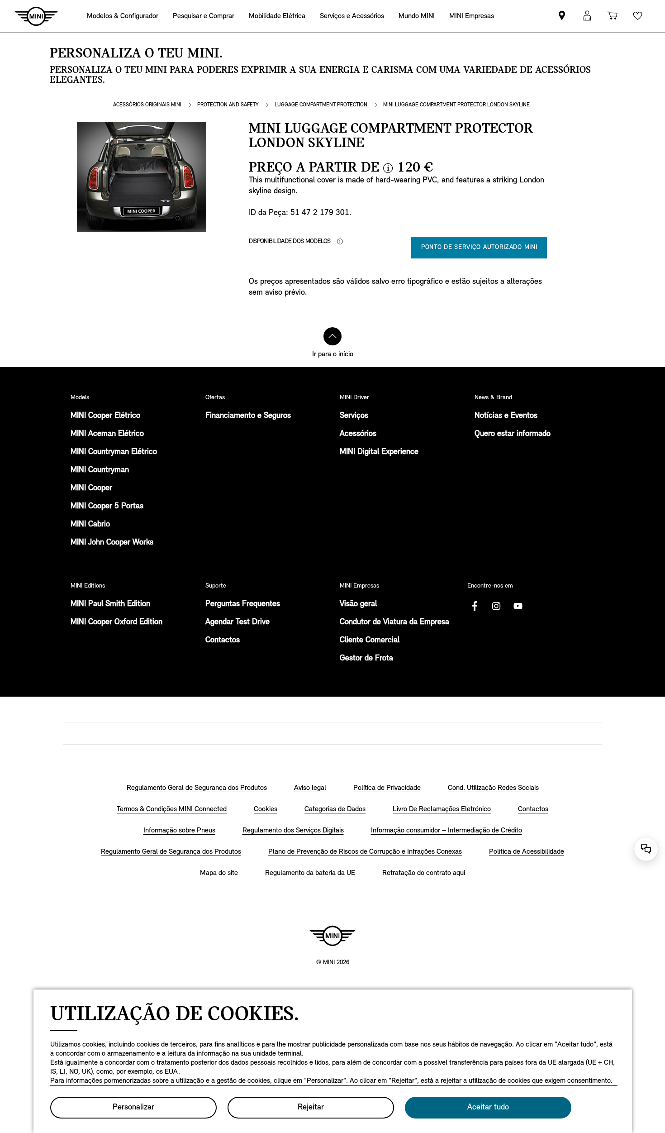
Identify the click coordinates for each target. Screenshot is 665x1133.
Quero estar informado (513, 434)
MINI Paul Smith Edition (110, 604)
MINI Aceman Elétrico (107, 434)
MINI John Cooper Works (112, 543)
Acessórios (358, 434)
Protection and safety (228, 105)
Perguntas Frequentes (242, 604)
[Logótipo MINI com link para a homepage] (332, 936)
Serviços (354, 416)
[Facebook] (474, 606)
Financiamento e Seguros (248, 416)
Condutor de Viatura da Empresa (394, 622)
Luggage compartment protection (321, 105)
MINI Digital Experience (379, 452)
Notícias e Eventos (506, 416)
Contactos (222, 640)
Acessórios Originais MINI (147, 105)
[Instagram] (496, 606)
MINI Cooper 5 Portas (107, 506)
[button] (587, 16)
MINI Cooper (91, 488)
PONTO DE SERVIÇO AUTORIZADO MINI (479, 247)
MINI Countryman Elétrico (114, 452)
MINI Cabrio (90, 525)
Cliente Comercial (369, 640)
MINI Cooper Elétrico (105, 416)
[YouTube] (518, 606)
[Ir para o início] (332, 336)
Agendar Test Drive (237, 622)
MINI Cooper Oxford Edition (116, 622)
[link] (562, 16)
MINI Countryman (100, 470)
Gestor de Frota (366, 659)
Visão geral (358, 604)
